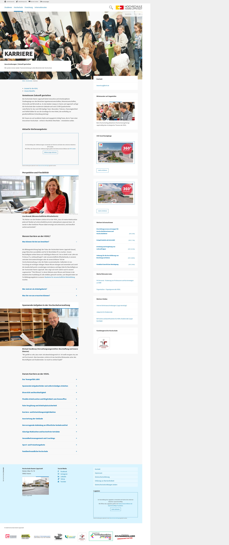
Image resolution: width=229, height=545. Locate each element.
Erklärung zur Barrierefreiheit (104, 481)
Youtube (63, 482)
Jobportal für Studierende (104, 312)
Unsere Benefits (29, 91)
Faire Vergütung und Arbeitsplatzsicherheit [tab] (39, 405)
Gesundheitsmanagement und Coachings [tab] (38, 438)
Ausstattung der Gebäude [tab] (32, 418)
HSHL (23, 81)
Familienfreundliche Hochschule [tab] (35, 451)
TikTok (62, 479)
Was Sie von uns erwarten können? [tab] (36, 295)
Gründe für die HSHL (31, 88)
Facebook (63, 471)
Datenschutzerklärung (102, 477)
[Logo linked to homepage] (129, 8)
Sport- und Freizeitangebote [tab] (33, 445)
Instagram (63, 474)
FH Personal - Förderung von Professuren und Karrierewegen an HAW (115, 282)
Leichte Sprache (10, 1)
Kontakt (97, 469)
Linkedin (63, 477)
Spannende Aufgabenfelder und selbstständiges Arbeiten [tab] (45, 386)
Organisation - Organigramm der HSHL (108, 289)
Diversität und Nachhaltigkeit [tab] (34, 392)
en (140, 14)
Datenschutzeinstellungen (43, 165)
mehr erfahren (102, 170)
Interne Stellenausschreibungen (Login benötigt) (112, 306)
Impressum (98, 473)
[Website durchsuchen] (111, 8)
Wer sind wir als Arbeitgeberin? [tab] (34, 289)
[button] (73, 178)
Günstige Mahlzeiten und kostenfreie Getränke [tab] (41, 432)
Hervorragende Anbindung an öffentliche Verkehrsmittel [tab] (45, 425)
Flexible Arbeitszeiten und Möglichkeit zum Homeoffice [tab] (44, 399)
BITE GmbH (72, 149)
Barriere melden (34, 1)
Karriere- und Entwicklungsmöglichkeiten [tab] (39, 412)
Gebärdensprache (22, 1)
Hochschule (29, 81)
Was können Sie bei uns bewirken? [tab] (35, 241)
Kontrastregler (45, 2)
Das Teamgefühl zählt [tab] (31, 379)
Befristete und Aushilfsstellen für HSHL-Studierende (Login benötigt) (115, 320)
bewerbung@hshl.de (103, 86)
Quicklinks (128, 14)
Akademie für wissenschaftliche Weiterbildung (59, 277)
